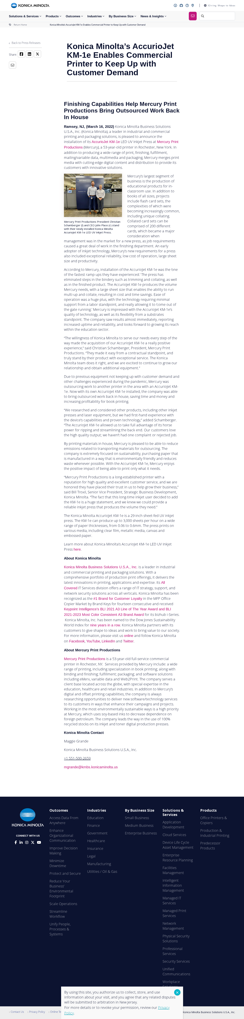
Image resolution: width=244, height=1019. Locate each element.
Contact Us (17, 1011)
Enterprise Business (141, 833)
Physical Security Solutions (176, 938)
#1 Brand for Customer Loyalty (117, 599)
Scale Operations (63, 903)
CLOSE (177, 992)
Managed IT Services (172, 900)
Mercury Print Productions (84, 659)
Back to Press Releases (25, 43)
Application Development (173, 824)
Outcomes (73, 16)
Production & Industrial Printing (214, 833)
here (77, 549)
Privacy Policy (37, 1011)
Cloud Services (174, 834)
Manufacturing (99, 863)
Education (95, 817)
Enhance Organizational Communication (62, 835)
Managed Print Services (174, 913)
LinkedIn (108, 641)
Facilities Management (173, 870)
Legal (91, 856)
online (128, 636)
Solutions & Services (24, 16)
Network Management (173, 926)
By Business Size (121, 16)
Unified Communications (176, 971)
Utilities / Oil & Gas (102, 871)
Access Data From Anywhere (63, 820)
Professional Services (173, 951)
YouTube (93, 641)
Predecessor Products (210, 846)
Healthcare (96, 840)
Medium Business (139, 825)
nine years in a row (105, 625)
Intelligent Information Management (173, 885)
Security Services (176, 961)
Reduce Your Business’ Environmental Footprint (61, 888)
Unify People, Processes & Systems (60, 929)
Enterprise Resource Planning (178, 857)
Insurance (95, 848)
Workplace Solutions (171, 984)
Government (97, 833)
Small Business (137, 817)
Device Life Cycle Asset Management (178, 845)
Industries (94, 16)
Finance (93, 825)
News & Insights (152, 16)
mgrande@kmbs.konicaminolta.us (91, 767)
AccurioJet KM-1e (106, 142)
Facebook (77, 641)
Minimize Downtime (57, 863)
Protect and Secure (65, 873)
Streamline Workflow (58, 914)
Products (52, 16)
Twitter (128, 641)
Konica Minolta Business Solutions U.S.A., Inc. (101, 567)
